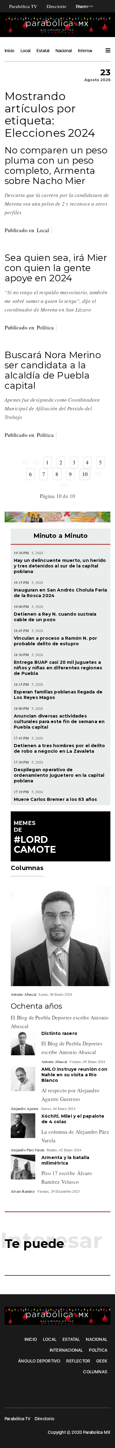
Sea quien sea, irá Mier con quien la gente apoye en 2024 (56, 268)
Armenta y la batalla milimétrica (65, 1160)
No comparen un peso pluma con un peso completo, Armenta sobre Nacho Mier (56, 165)
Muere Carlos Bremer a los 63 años (55, 799)
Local (25, 50)
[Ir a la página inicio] (25, 462)
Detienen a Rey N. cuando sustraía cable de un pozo (55, 616)
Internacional (90, 50)
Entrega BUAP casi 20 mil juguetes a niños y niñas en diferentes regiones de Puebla (58, 667)
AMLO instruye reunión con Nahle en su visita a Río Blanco (74, 1074)
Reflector (78, 1360)
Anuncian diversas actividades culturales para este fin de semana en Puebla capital (59, 721)
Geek (101, 1360)
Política (45, 327)
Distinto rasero (59, 1033)
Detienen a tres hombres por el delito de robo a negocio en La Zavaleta (59, 748)
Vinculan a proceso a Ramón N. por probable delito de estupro (55, 641)
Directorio (57, 6)
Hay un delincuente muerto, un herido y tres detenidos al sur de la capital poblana (60, 566)
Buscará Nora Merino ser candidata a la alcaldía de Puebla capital (53, 370)
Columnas (95, 1371)
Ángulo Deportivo (39, 1360)
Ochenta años (36, 1006)
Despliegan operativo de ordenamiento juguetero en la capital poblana (59, 775)
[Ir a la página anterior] (35, 462)
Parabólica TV (23, 6)
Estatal (42, 50)
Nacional (64, 50)
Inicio (9, 50)
